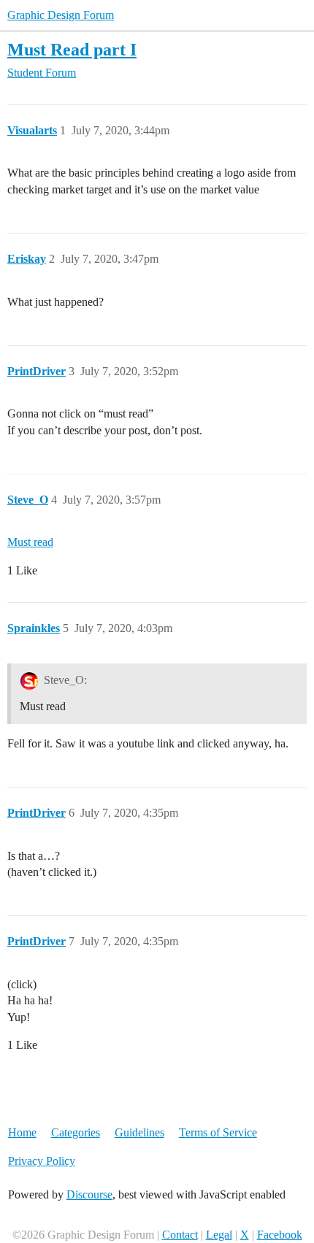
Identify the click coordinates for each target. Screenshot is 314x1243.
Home (22, 1132)
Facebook (279, 1234)
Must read (30, 542)
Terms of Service (218, 1132)
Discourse (89, 1194)
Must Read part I (72, 49)
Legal (219, 1234)
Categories (75, 1132)
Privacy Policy (41, 1161)
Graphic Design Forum (60, 15)
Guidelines (139, 1132)
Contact (180, 1234)
